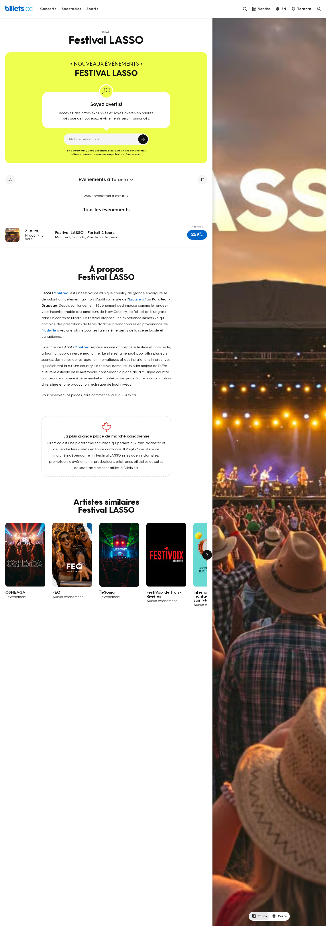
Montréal (61, 293)
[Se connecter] (319, 9)
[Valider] (143, 139)
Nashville (48, 330)
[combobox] (301, 9)
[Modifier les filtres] (10, 179)
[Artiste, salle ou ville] (245, 9)
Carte (282, 916)
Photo (262, 916)
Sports (92, 9)
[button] (197, 235)
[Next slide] (207, 555)
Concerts (48, 9)
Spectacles (71, 9)
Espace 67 (137, 299)
